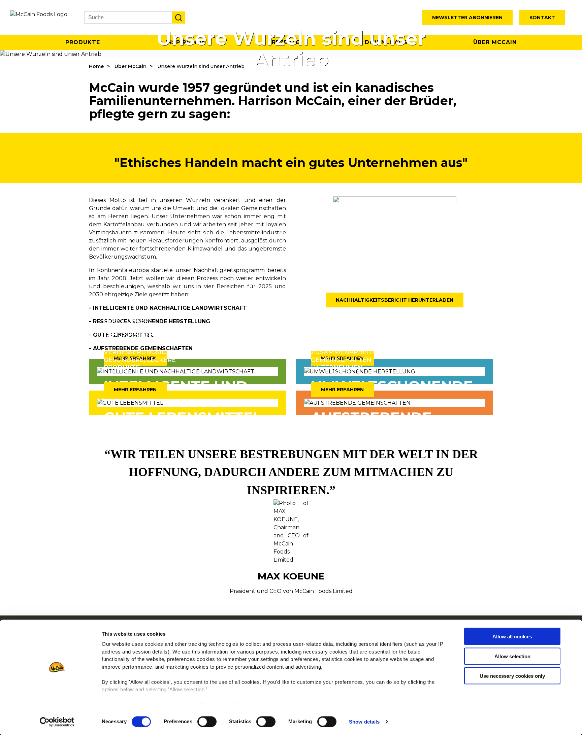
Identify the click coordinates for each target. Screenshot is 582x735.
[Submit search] (178, 17)
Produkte (82, 42)
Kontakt (542, 17)
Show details (364, 722)
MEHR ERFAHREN (135, 390)
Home (96, 66)
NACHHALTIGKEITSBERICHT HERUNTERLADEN (394, 300)
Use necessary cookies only (512, 676)
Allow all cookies (512, 636)
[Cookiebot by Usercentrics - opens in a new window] (57, 722)
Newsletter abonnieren (467, 17)
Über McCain (495, 42)
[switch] (207, 721)
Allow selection (512, 656)
